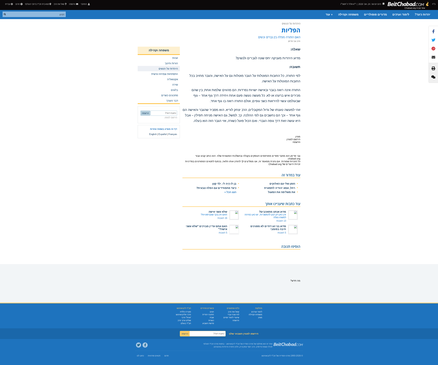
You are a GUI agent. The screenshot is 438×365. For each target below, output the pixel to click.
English (153, 134)
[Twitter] (138, 345)
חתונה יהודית (208, 314)
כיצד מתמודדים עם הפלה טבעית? (216, 187)
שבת (212, 317)
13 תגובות (281, 221)
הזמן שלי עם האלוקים (282, 183)
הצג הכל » (230, 192)
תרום (17, 4)
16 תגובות (222, 218)
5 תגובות (282, 232)
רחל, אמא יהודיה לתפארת (279, 187)
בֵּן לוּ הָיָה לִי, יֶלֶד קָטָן (224, 183)
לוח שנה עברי (233, 314)
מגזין (260, 317)
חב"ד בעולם (186, 323)
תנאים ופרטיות (154, 355)
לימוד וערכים (400, 15)
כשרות (211, 320)
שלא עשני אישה (218, 211)
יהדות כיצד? (422, 15)
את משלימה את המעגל (281, 192)
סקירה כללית (185, 312)
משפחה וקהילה (348, 15)
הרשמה (236, 320)
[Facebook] (145, 345)
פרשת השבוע (208, 323)
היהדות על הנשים (291, 23)
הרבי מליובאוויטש (183, 314)
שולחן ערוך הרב (184, 320)
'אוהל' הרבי (186, 317)
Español (163, 134)
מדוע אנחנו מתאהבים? (272, 211)
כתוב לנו (140, 355)
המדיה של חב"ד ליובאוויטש (273, 355)
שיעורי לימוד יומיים (231, 317)
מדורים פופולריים (375, 15)
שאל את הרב (59, 4)
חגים (212, 312)
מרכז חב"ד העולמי (210, 344)
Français (172, 134)
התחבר (84, 4)
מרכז (288, 355)
